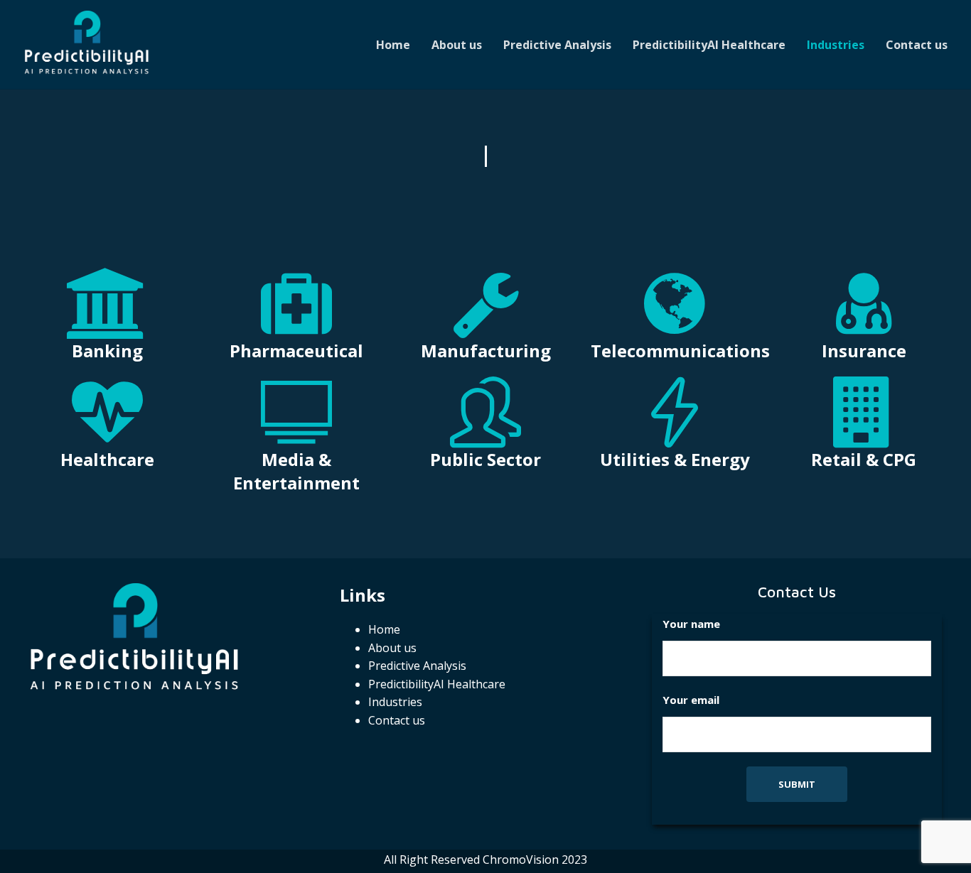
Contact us (917, 45)
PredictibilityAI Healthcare (709, 45)
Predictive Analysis (557, 45)
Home (393, 45)
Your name (691, 624)
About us (456, 45)
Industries (835, 45)
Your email (690, 700)
